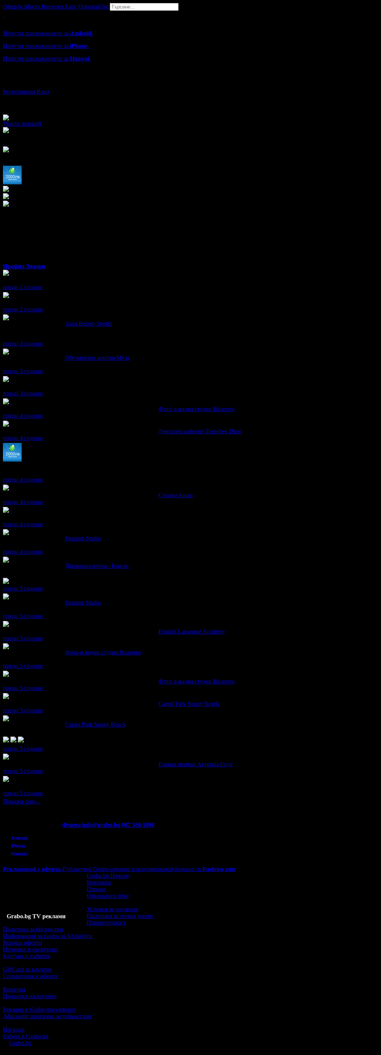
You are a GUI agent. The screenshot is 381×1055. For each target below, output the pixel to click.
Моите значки (22, 123)
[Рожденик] (11, 274)
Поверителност (106, 922)
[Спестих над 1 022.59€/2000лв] (24, 459)
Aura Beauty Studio (88, 323)
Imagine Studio (83, 538)
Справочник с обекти (30, 976)
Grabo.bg (20, 1043)
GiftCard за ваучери (27, 969)
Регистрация (19, 91)
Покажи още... (21, 801)
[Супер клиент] (11, 402)
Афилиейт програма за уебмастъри (47, 1016)
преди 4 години (23, 415)
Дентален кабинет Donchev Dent (200, 431)
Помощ (96, 889)
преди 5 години (23, 588)
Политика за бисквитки (33, 929)
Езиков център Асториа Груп (196, 764)
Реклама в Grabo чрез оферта (39, 1009)
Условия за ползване (112, 909)
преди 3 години (23, 343)
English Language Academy (192, 631)
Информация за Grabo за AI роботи (47, 936)
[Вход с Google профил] (190, 84)
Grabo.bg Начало (108, 876)
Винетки (14, 989)
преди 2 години (23, 309)
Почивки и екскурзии (30, 949)
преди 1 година (22, 287)
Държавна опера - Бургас (97, 566)
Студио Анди (176, 495)
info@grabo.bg (101, 825)
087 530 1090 (138, 825)
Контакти (99, 882)
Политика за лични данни (120, 916)
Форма (71, 825)
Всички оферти (22, 942)
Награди (14, 1029)
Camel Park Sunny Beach (189, 703)
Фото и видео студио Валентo (196, 409)
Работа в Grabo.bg (25, 1036)
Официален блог (108, 896)
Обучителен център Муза (97, 358)
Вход (42, 91)
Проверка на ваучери (30, 996)
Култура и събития (26, 956)
